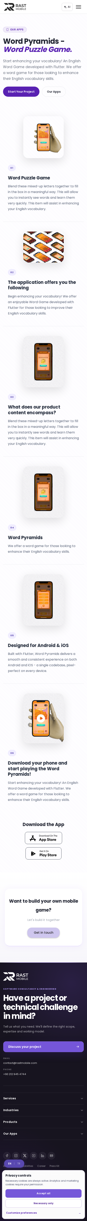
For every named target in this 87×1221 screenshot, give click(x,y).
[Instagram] (15, 1155)
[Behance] (51, 1155)
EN (9, 1163)
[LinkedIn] (42, 1155)
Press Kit (54, 1166)
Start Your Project (21, 92)
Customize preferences (43, 1213)
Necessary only (43, 1203)
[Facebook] (7, 1155)
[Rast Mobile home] (15, 976)
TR (18, 1163)
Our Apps (54, 92)
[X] (24, 1155)
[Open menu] (78, 6)
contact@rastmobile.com (20, 1061)
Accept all (43, 1193)
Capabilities (25, 1166)
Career (41, 1166)
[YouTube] (33, 1155)
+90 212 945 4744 (14, 1072)
